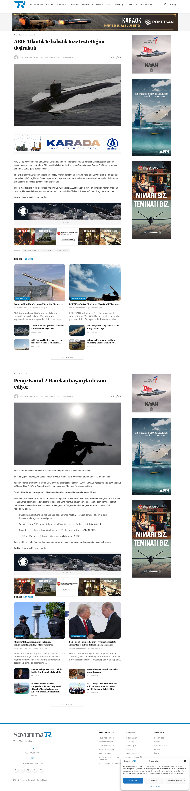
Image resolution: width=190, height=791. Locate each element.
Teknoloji (119, 4)
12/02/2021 (43, 57)
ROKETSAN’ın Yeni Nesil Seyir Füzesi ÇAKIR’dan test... (94, 304)
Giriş (174, 4)
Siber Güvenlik (103, 4)
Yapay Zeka (131, 4)
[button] (185, 761)
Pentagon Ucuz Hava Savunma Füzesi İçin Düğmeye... (38, 304)
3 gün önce (93, 308)
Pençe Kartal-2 (52, 633)
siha (63, 633)
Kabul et (133, 780)
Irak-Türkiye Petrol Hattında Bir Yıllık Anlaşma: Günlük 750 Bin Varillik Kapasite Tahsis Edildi (102, 731)
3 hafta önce (93, 720)
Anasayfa (17, 35)
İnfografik (87, 4)
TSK (69, 633)
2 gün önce (38, 308)
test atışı (47, 250)
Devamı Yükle (67, 358)
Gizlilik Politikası (154, 786)
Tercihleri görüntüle (176, 780)
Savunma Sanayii (38, 4)
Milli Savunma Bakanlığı (33, 633)
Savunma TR (29, 57)
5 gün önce (37, 720)
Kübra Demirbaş (25, 308)
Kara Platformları (106, 786)
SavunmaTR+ (146, 4)
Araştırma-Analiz (60, 4)
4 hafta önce (93, 738)
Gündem (75, 4)
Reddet (154, 780)
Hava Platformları (106, 782)
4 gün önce (93, 693)
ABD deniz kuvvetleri (31, 250)
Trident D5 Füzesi (61, 250)
